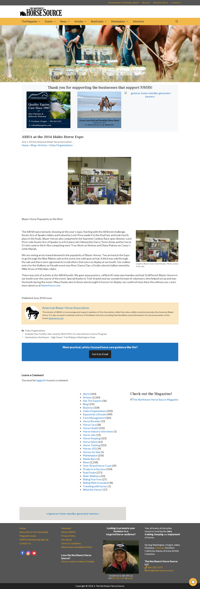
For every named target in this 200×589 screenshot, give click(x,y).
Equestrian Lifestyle (94, 414)
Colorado (159, 547)
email (130, 578)
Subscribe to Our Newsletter (33, 532)
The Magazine (29, 21)
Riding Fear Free (92, 479)
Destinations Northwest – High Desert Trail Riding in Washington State (60, 337)
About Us (146, 2)
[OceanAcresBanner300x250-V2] (99, 127)
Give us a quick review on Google (77, 561)
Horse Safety (90, 441)
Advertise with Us (160, 2)
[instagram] (28, 553)
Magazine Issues (27, 535)
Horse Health (90, 428)
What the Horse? (92, 489)
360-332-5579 (118, 578)
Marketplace (118, 21)
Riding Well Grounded (95, 482)
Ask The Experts (92, 400)
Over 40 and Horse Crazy (97, 465)
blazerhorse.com (50, 285)
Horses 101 (89, 448)
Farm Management (94, 417)
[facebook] (22, 553)
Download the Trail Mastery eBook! (123, 2)
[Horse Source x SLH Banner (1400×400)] (100, 81)
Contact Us (176, 2)
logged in (41, 380)
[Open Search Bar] (177, 21)
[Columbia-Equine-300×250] (48, 127)
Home (25, 145)
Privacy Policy (68, 535)
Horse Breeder (91, 421)
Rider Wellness (91, 476)
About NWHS (68, 532)
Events (49, 21)
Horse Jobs (89, 435)
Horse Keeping (91, 438)
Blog (33, 145)
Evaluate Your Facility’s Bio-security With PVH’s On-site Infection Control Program (66, 334)
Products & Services (94, 469)
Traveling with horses (95, 486)
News (63, 21)
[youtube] (34, 553)
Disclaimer (66, 539)
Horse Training (91, 445)
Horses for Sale (91, 452)
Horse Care (89, 424)
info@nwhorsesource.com (160, 570)
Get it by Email (100, 354)
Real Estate (97, 21)
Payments (66, 528)
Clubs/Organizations (61, 145)
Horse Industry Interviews (98, 431)
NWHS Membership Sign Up (33, 539)
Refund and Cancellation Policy (76, 547)
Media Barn (89, 458)
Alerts (86, 393)
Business (88, 407)
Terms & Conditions (71, 543)
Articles (79, 21)
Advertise (138, 21)
